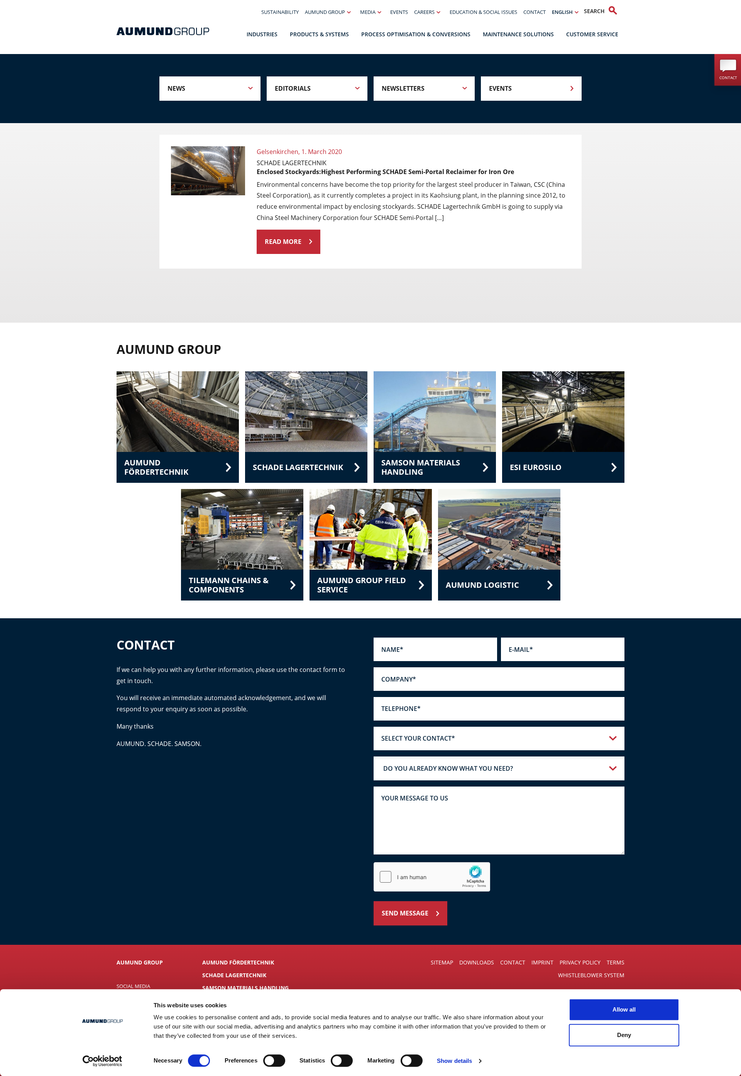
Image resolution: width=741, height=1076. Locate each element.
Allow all (624, 1009)
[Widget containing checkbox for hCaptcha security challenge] (432, 877)
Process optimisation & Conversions (415, 34)
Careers (424, 11)
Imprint (542, 962)
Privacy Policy (580, 962)
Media (368, 11)
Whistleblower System (591, 975)
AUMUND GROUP (140, 962)
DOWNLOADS (476, 962)
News (176, 88)
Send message (405, 913)
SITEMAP (442, 962)
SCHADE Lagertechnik (234, 975)
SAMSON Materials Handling (245, 987)
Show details (454, 1060)
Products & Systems (319, 34)
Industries (262, 34)
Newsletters (403, 88)
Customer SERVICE (592, 34)
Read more (283, 241)
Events (399, 11)
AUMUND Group (325, 11)
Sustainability (280, 11)
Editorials (293, 88)
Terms (615, 962)
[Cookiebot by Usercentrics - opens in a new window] (102, 1061)
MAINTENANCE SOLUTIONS (518, 34)
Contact (534, 11)
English (562, 11)
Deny (624, 1035)
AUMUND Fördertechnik (238, 962)
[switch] (274, 1060)
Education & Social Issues (483, 11)
